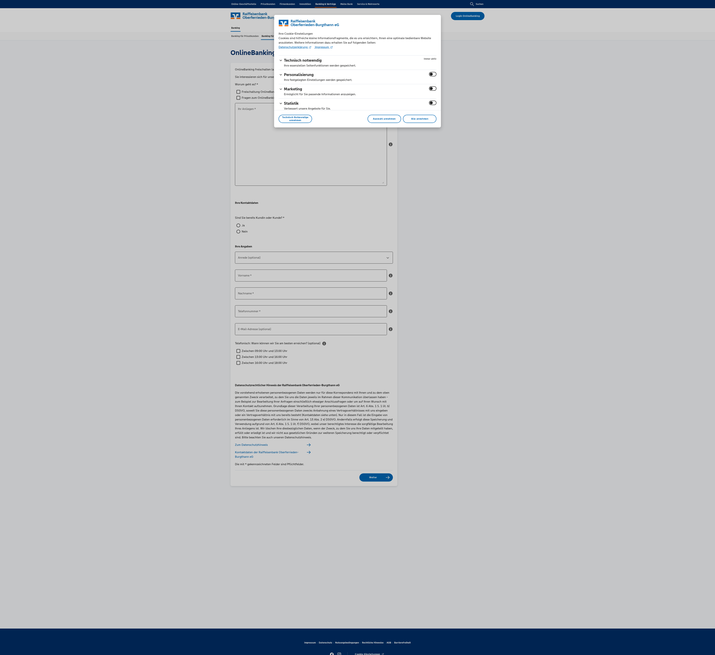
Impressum (322, 47)
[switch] (432, 74)
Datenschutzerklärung (293, 47)
